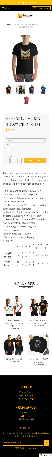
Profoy (34, 448)
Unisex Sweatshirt (13, 359)
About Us (26, 412)
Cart (43, 8)
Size (7, 144)
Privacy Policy (26, 392)
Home (9, 24)
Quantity (10, 156)
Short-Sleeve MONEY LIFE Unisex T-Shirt (38, 322)
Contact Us (26, 416)
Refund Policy (26, 395)
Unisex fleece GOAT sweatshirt (38, 360)
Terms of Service (26, 419)
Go (47, 442)
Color (8, 137)
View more (26, 288)
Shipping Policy (26, 398)
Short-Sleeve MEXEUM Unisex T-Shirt (13, 323)
